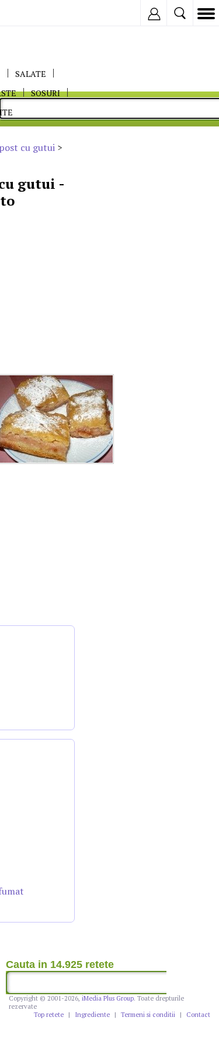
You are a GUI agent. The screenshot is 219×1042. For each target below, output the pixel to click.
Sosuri (45, 92)
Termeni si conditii (148, 1015)
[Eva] (36, 13)
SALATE (30, 73)
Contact (198, 1015)
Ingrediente (92, 1015)
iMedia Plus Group (108, 998)
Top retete (49, 1015)
